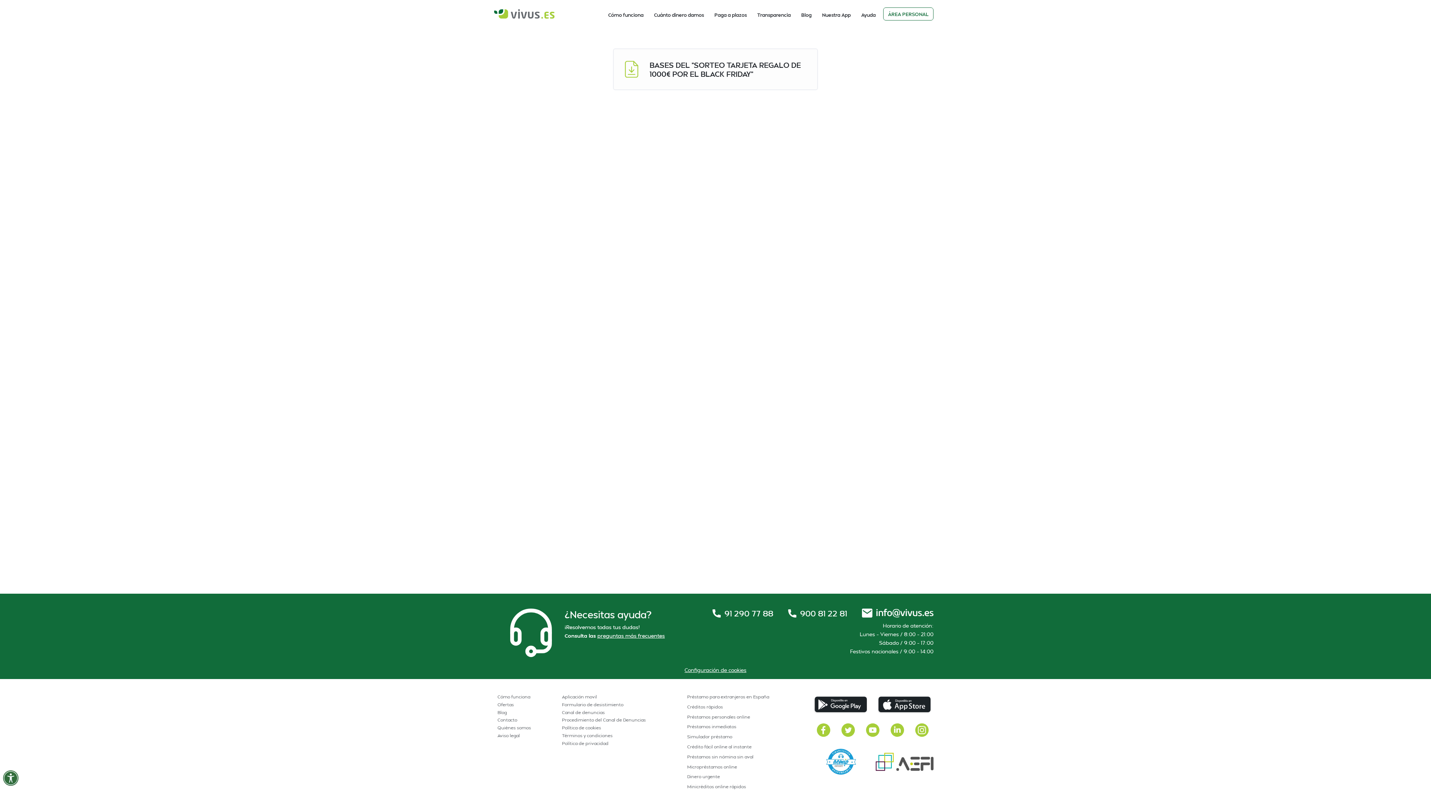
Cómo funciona (626, 15)
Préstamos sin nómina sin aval (720, 757)
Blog (806, 15)
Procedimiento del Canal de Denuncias (604, 720)
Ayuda (868, 15)
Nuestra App (836, 15)
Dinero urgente (703, 776)
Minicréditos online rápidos (716, 786)
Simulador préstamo (709, 736)
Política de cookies (581, 727)
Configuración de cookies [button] (715, 670)
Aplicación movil (579, 697)
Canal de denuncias (583, 712)
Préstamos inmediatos (711, 726)
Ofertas (505, 704)
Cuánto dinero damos (679, 15)
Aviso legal (508, 735)
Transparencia (774, 15)
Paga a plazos (730, 15)
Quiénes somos (514, 727)
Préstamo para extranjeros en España (728, 697)
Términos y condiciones (587, 735)
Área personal (908, 14)
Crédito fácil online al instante (719, 746)
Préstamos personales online (718, 717)
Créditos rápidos (705, 707)
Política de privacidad (585, 743)
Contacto (507, 720)
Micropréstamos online (712, 767)
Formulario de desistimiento (592, 704)
